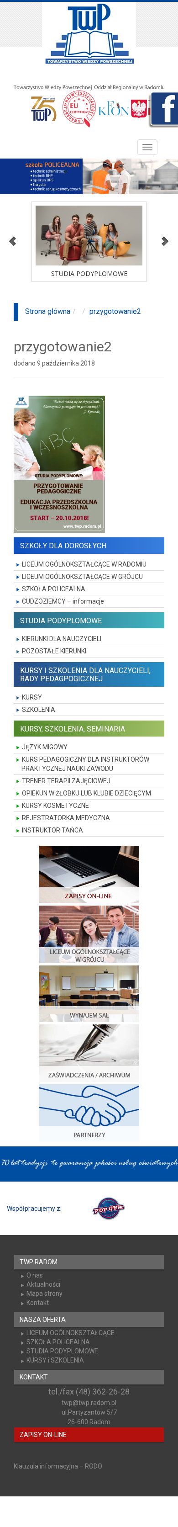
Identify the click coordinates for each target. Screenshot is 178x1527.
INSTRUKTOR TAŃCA (52, 830)
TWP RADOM (39, 1262)
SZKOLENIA (38, 709)
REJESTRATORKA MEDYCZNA (66, 818)
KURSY (32, 697)
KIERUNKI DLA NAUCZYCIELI (61, 638)
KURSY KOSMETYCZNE (55, 805)
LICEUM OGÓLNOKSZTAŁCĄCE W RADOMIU (84, 564)
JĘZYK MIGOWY (45, 747)
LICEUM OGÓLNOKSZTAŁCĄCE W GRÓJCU (82, 576)
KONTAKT (34, 1377)
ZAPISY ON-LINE (43, 1434)
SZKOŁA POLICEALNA (53, 589)
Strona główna (47, 311)
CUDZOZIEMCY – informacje (63, 601)
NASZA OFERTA (43, 1319)
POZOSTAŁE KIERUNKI (54, 651)
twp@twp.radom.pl (89, 1402)
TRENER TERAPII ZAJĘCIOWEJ (66, 781)
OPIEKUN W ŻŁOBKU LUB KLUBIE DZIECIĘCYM (86, 793)
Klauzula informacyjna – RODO (58, 1466)
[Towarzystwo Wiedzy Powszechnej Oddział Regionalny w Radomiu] (89, 34)
